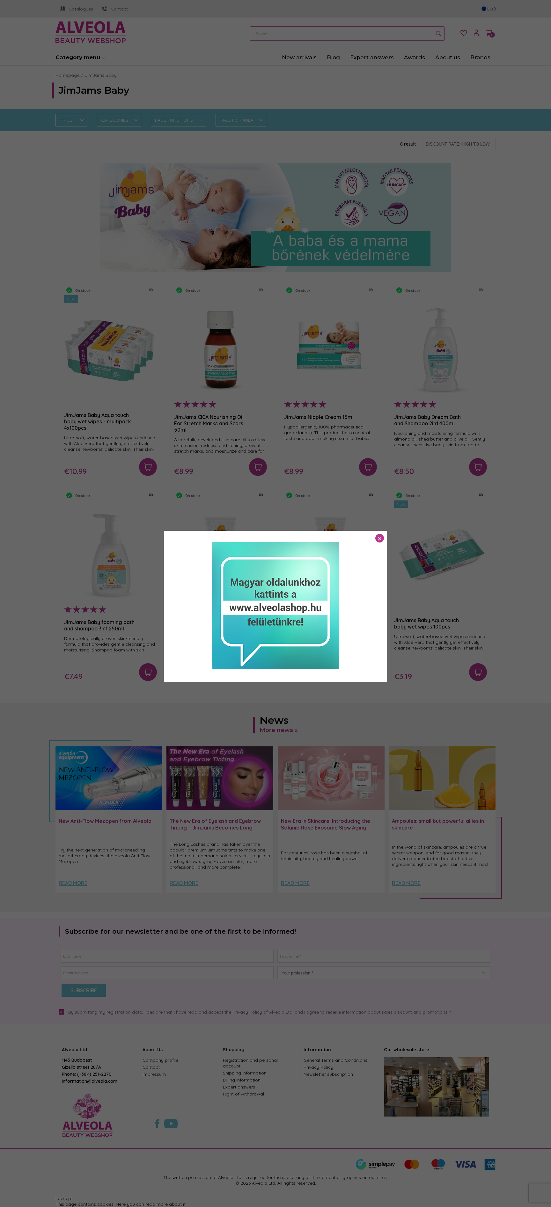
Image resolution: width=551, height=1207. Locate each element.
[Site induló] (275, 668)
